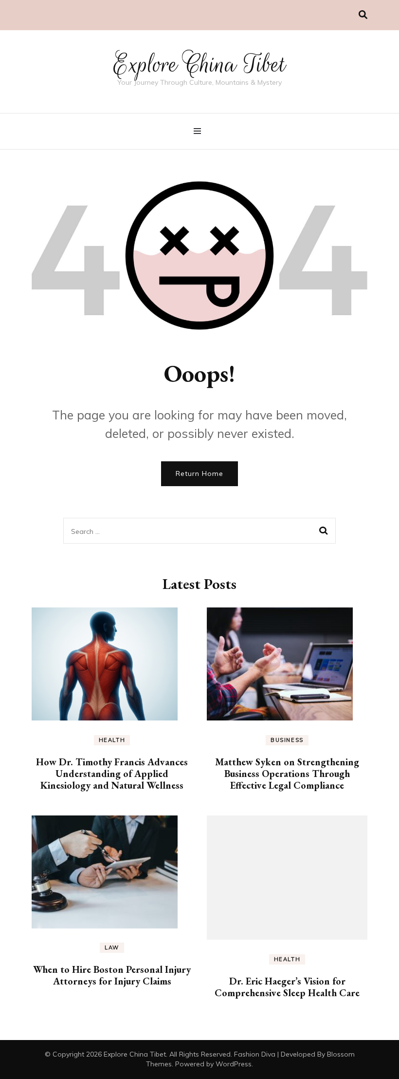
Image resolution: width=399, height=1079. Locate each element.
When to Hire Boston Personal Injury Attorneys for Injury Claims (112, 975)
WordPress (234, 1064)
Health (112, 740)
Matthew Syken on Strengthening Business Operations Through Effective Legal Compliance (287, 774)
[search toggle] (363, 14)
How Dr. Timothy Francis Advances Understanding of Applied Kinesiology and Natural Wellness (112, 774)
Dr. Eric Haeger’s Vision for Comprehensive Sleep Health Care (287, 987)
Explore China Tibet (199, 64)
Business (287, 740)
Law (112, 947)
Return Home (199, 473)
